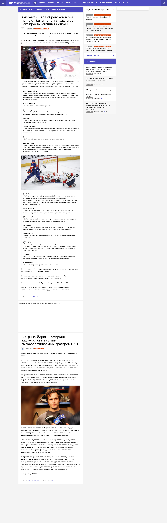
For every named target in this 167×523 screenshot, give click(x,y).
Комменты (54, 9)
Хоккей (51, 3)
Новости (62, 9)
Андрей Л (97, 73)
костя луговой (99, 111)
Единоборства (72, 3)
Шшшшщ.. (97, 85)
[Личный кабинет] (164, 3)
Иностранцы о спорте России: (31, 9)
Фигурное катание (89, 3)
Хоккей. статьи (39, 324)
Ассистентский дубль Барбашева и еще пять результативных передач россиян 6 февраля (98, 39)
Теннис (60, 3)
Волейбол (119, 3)
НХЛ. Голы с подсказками (102, 15)
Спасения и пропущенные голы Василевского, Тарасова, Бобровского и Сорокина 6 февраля (99, 28)
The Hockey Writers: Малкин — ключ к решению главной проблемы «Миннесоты (99, 81)
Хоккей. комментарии (41, 28)
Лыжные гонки (106, 3)
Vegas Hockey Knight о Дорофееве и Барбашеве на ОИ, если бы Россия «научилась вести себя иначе (99, 70)
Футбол (42, 3)
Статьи (47, 9)
